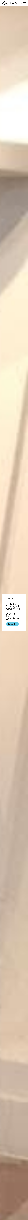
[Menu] (24, 3)
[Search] (20, 3)
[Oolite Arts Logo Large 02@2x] (11, 3)
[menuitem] (20, 3)
